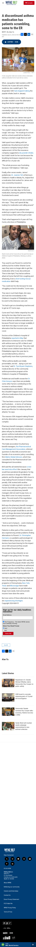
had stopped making (22, 91)
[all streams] (33, 944)
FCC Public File (8, 903)
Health (6, 645)
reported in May (17, 338)
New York (25, 583)
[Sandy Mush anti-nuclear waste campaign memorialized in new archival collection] (8, 726)
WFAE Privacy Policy (10, 907)
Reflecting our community (11, 887)
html (5, 628)
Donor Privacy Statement (11, 899)
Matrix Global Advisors (13, 457)
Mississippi (14, 586)
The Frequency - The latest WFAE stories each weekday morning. (16, 622)
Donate (30, 3)
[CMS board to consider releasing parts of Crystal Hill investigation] (8, 697)
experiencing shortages (14, 601)
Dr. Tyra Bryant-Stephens (23, 366)
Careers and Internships (11, 891)
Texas (4, 586)
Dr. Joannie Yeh (17, 175)
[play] (3, 945)
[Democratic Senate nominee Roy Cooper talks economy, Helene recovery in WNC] (8, 711)
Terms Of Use (8, 912)
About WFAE (7, 882)
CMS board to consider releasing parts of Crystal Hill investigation (23, 696)
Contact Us (7, 895)
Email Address (7, 615)
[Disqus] (18, 768)
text (5, 630)
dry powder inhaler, (26, 153)
